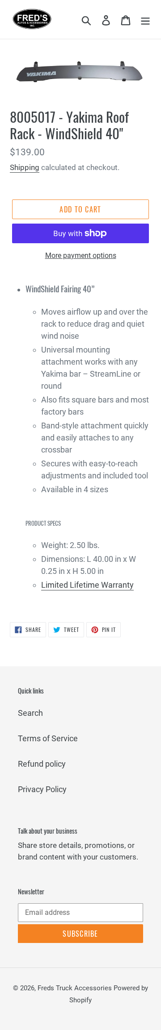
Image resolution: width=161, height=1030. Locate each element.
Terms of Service (48, 738)
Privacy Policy (42, 789)
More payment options (80, 255)
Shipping (24, 167)
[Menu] (145, 19)
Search (30, 713)
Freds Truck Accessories (76, 988)
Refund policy (42, 763)
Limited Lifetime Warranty (87, 585)
